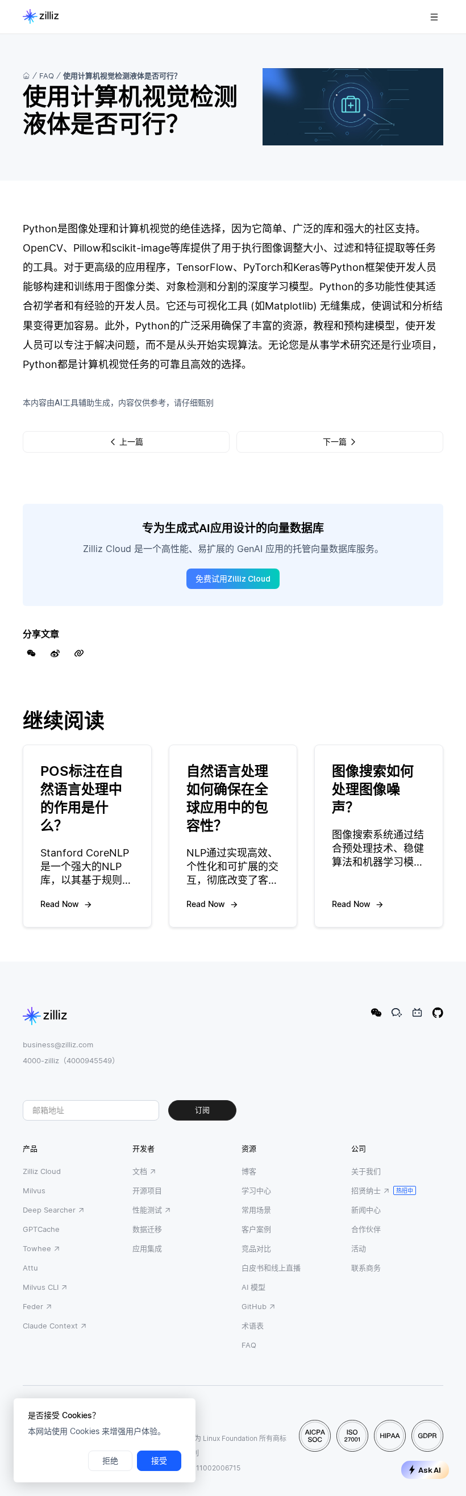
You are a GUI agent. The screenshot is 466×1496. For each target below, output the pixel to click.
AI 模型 (253, 1287)
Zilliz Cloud (42, 1171)
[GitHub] (437, 1012)
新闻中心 (366, 1209)
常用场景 (256, 1209)
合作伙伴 (366, 1229)
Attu (30, 1267)
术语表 (253, 1325)
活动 (358, 1248)
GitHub (254, 1306)
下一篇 (335, 442)
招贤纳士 (366, 1190)
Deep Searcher (49, 1209)
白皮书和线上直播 (271, 1267)
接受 (159, 1461)
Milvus (34, 1190)
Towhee (37, 1248)
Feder (33, 1306)
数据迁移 (147, 1229)
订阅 (202, 1110)
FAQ (46, 75)
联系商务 (366, 1267)
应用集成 (147, 1248)
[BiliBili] (417, 1012)
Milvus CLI (41, 1287)
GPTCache (41, 1229)
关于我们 (366, 1171)
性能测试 (147, 1209)
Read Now (59, 904)
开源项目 (147, 1190)
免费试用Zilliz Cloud (233, 579)
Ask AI (429, 1470)
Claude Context (50, 1325)
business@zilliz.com (58, 1044)
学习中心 (256, 1190)
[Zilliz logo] (41, 17)
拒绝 (110, 1461)
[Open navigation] (434, 17)
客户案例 (256, 1229)
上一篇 (131, 442)
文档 (139, 1171)
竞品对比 (256, 1248)
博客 (249, 1171)
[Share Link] (79, 653)
